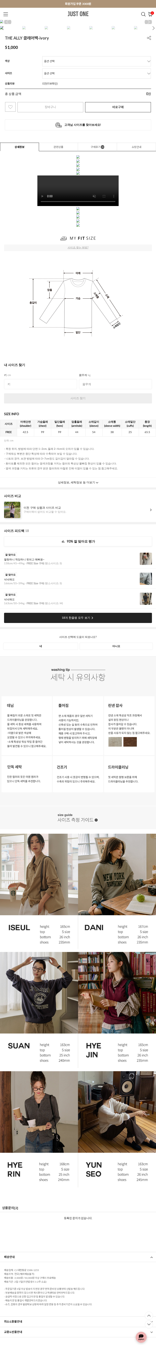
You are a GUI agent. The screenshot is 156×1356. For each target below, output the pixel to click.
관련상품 (58, 147)
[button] (148, 22)
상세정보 (19, 147)
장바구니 (50, 107)
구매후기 (97, 147)
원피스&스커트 (107, 24)
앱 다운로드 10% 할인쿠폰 (78, 4)
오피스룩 (127, 24)
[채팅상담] (141, 1337)
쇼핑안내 (136, 147)
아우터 (89, 24)
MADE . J (53, 24)
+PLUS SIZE (145, 24)
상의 (66, 24)
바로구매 (118, 107)
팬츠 (77, 24)
